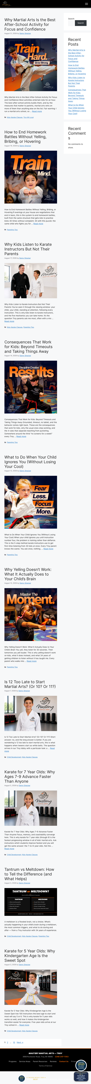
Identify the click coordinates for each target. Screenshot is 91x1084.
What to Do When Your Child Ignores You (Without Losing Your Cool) (30, 462)
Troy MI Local (28, 117)
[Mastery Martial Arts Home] (6, 4)
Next (20, 1042)
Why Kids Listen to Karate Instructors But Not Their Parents (28, 249)
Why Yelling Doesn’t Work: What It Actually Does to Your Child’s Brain (27, 574)
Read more (37, 111)
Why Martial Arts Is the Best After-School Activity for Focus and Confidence (29, 24)
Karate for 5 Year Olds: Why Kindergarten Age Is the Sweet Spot (29, 956)
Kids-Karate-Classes (15, 117)
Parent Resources (40, 1061)
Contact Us (63, 1061)
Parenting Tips (12, 230)
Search (71, 19)
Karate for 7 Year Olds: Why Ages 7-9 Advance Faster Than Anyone (29, 776)
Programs (13, 1061)
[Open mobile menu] (86, 4)
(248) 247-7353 (61, 1057)
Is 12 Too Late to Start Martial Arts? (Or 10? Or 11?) (30, 684)
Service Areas (24, 1061)
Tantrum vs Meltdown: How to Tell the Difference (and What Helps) (29, 874)
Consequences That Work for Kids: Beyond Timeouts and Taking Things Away (28, 347)
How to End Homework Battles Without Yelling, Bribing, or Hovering (25, 137)
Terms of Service (45, 1066)
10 (14, 1042)
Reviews (53, 1061)
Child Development (14, 757)
